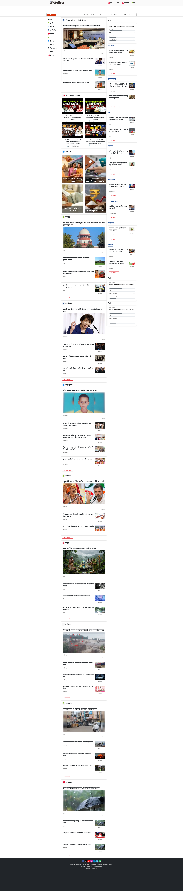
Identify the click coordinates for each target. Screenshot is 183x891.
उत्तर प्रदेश (65, 73)
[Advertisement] (72, 9)
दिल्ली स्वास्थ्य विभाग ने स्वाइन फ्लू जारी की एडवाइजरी (76, 596)
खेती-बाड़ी (111, 235)
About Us (72, 864)
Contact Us (78, 864)
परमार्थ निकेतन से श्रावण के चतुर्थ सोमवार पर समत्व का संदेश (78, 526)
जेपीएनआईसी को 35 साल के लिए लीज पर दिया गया (117, 14)
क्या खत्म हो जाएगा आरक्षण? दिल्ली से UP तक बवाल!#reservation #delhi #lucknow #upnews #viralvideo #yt (95, 141)
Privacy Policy (86, 864)
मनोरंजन (52, 34)
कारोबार (64, 51)
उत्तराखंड (65, 506)
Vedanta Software (93, 868)
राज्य (64, 612)
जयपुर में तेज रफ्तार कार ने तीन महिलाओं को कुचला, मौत (77, 833)
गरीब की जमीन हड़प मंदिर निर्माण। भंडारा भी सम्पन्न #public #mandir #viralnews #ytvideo (95, 117)
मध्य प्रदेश (65, 745)
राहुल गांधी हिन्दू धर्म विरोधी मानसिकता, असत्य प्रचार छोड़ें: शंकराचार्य (83, 481)
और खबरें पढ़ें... (67, 298)
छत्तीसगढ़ (65, 655)
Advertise (99, 864)
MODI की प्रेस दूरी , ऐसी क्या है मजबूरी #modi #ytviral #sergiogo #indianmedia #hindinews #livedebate (73, 142)
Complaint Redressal (108, 864)
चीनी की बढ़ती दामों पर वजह (95, 211)
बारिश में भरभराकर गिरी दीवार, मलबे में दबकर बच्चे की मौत (94, 14)
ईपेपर (117, 3)
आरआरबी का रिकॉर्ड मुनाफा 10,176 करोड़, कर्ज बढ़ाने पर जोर (81, 26)
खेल (51, 37)
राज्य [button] (51, 27)
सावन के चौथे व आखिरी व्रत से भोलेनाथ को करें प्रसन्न (79, 548)
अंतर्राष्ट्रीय (53, 30)
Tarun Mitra (89, 866)
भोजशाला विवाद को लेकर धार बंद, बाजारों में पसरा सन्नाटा (80, 709)
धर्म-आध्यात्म (111, 191)
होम (111, 3)
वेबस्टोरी (126, 3)
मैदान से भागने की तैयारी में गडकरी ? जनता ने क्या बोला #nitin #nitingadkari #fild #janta (73, 117)
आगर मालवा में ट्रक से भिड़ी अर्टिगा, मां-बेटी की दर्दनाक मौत (78, 742)
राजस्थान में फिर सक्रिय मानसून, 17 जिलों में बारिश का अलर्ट (81, 788)
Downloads (93, 864)
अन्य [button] (51, 44)
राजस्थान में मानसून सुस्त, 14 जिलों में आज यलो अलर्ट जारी (78, 844)
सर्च (134, 3)
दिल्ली (64, 599)
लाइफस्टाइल (112, 91)
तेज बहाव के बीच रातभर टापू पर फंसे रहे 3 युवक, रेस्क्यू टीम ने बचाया (83, 630)
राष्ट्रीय (52, 23)
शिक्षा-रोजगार (53, 48)
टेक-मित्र (52, 41)
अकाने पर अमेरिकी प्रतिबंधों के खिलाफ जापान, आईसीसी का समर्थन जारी (68, 14)
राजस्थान (65, 813)
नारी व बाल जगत (112, 213)
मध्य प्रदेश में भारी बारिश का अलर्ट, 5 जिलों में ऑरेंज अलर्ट (77, 765)
